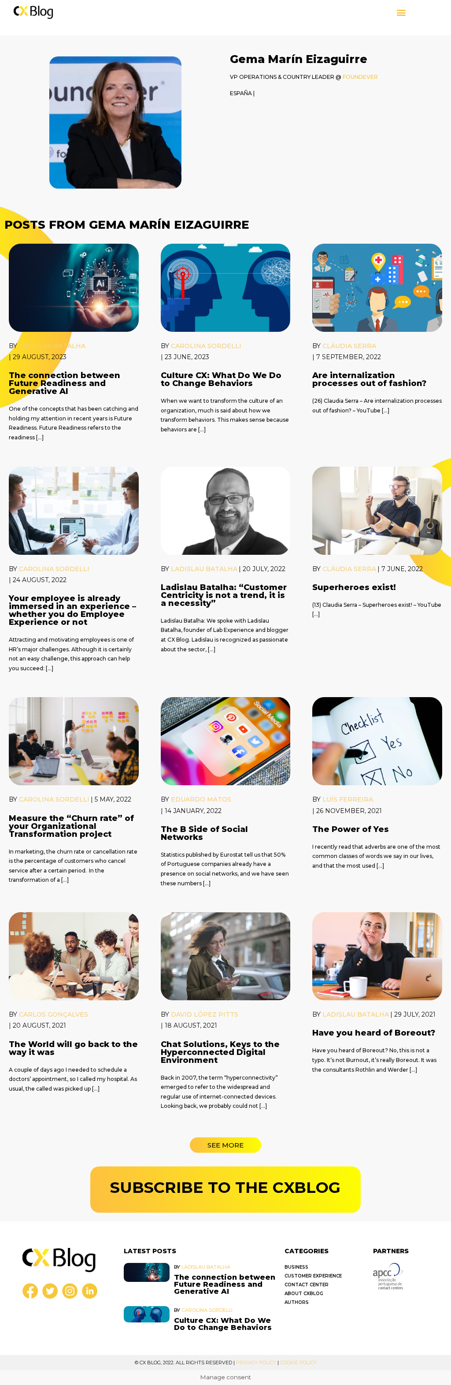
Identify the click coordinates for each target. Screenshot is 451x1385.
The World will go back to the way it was (73, 1048)
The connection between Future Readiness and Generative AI (64, 383)
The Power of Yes (350, 829)
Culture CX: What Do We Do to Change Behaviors (221, 379)
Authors (297, 1302)
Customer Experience (313, 1276)
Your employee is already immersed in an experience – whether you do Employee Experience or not (72, 610)
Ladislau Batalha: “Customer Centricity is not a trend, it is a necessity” (224, 595)
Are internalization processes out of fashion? (369, 379)
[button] (401, 12)
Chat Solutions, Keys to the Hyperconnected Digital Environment (220, 1052)
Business (296, 1267)
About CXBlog (304, 1293)
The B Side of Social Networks (204, 833)
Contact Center (307, 1285)
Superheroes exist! (354, 587)
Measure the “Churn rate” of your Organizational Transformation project (71, 826)
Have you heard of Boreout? (373, 1033)
